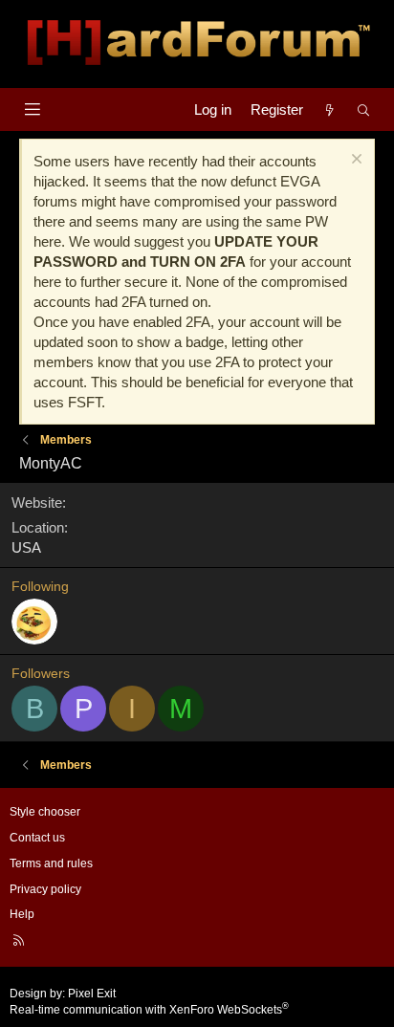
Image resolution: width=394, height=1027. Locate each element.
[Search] (364, 109)
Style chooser (45, 812)
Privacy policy (45, 889)
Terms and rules (51, 863)
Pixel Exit (92, 993)
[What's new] (329, 109)
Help (22, 914)
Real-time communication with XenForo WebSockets (149, 1009)
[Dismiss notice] (354, 161)
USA (26, 547)
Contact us (37, 837)
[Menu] (32, 109)
